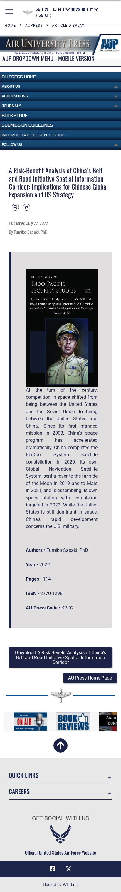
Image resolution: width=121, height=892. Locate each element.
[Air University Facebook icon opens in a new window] (52, 869)
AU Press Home (19, 76)
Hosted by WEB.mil (60, 884)
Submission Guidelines (27, 125)
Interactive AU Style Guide (33, 135)
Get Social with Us (60, 818)
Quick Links (23, 775)
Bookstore (15, 115)
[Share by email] (26, 207)
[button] (9, 12)
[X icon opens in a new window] (68, 869)
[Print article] (15, 207)
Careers (19, 791)
